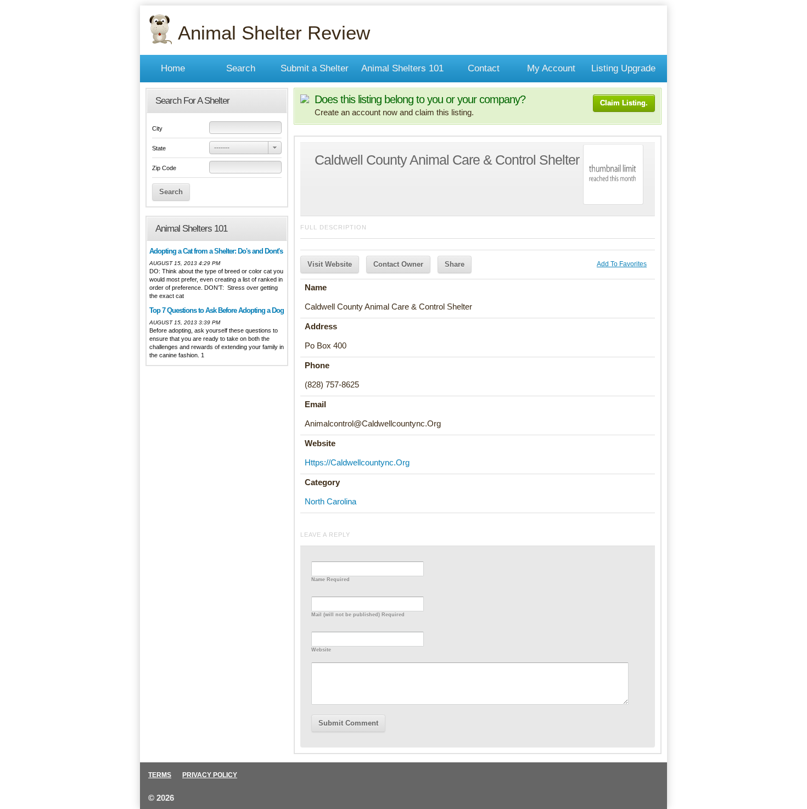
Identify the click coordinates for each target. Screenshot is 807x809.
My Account (551, 68)
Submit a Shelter (315, 68)
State (159, 148)
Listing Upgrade (623, 68)
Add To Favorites (622, 264)
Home (173, 68)
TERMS (159, 775)
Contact (484, 68)
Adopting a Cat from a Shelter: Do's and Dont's (216, 251)
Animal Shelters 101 (402, 68)
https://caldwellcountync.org (357, 462)
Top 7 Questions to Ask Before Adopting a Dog (216, 310)
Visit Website (329, 264)
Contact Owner (398, 264)
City (157, 128)
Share (454, 264)
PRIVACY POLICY (209, 775)
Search (240, 68)
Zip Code (164, 168)
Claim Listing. (624, 103)
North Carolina (330, 501)
